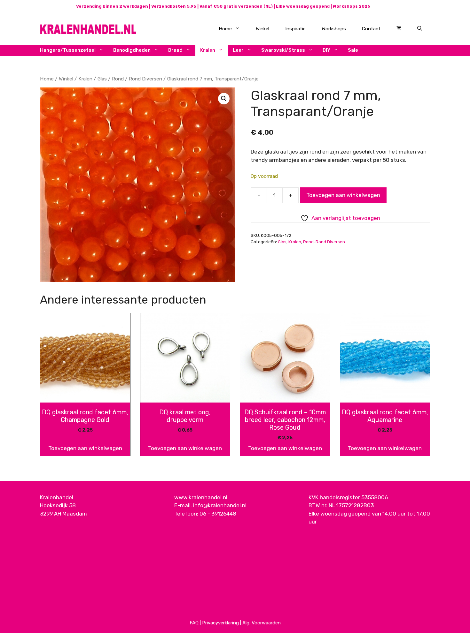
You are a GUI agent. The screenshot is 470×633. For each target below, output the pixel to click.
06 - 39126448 (218, 513)
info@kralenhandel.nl (220, 505)
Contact (371, 29)
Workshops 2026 (351, 6)
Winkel (262, 29)
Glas (102, 79)
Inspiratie (295, 29)
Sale (353, 50)
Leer (238, 50)
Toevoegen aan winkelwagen (343, 195)
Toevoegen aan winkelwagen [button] (85, 448)
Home (225, 29)
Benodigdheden (132, 50)
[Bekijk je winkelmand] (398, 28)
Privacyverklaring (220, 623)
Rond (118, 79)
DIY (326, 50)
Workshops (334, 29)
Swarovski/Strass (283, 50)
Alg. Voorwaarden (261, 623)
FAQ (194, 623)
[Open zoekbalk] (419, 28)
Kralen (207, 50)
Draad (175, 50)
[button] (224, 98)
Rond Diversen (145, 79)
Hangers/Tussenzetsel (68, 50)
